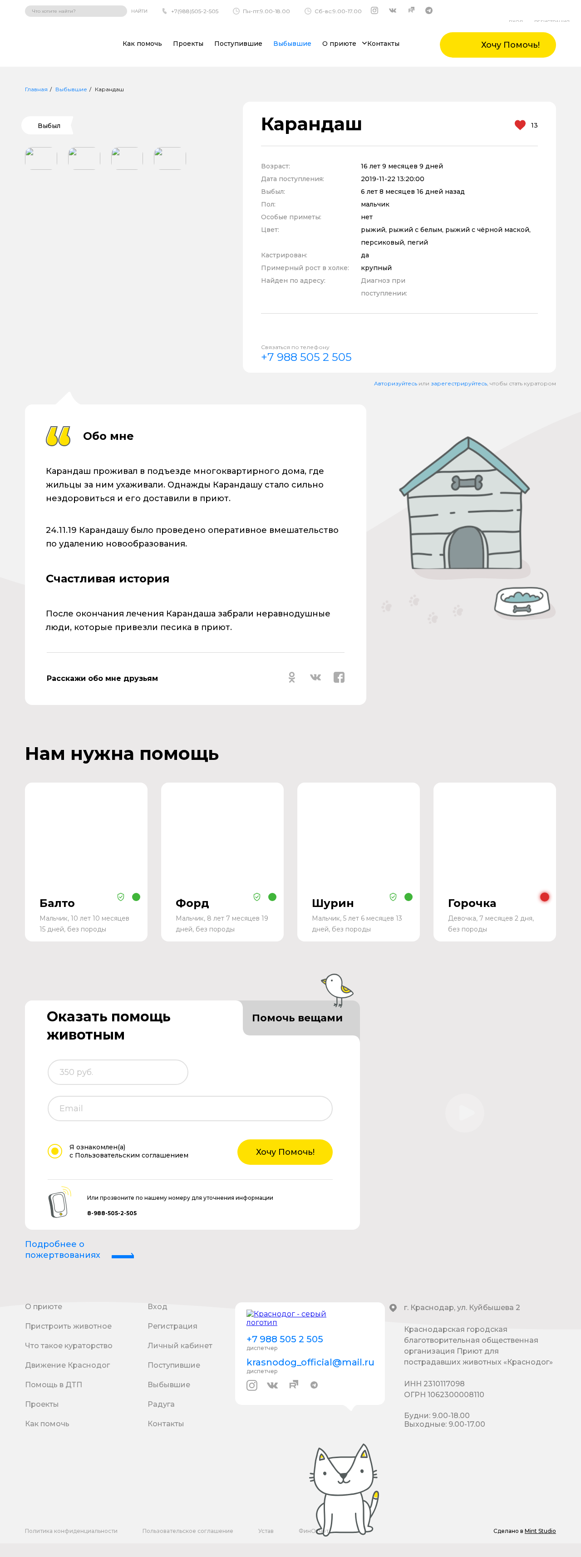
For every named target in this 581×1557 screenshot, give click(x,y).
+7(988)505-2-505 (194, 11)
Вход (157, 1306)
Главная (36, 89)
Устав (266, 1530)
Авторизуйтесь (395, 383)
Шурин (333, 903)
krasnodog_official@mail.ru (310, 1362)
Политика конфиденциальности (71, 1530)
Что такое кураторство (69, 1345)
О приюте (43, 1306)
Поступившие (238, 43)
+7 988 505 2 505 (306, 357)
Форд (192, 903)
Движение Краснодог (67, 1365)
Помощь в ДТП (53, 1384)
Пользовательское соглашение (188, 1530)
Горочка (472, 903)
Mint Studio (540, 1530)
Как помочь (142, 43)
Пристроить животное (68, 1326)
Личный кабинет (180, 1345)
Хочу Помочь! (285, 1152)
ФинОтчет (314, 1530)
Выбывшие (292, 43)
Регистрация (172, 1326)
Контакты (383, 43)
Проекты (188, 43)
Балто (57, 903)
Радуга (161, 1404)
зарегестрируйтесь (459, 383)
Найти (139, 11)
